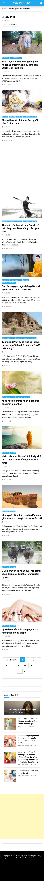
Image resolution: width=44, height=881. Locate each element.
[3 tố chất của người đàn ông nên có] (10, 776)
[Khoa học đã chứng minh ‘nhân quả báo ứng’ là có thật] (22, 382)
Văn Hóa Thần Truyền (29, 116)
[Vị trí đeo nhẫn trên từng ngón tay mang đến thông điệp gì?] (22, 610)
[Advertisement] (22, 168)
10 (18, 666)
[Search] (41, 3)
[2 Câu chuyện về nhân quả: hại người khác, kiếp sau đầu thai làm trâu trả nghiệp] (22, 552)
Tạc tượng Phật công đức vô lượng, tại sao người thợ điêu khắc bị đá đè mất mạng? (21, 345)
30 (31, 666)
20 (25, 666)
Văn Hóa (19, 116)
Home (4, 9)
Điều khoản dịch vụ (11, 870)
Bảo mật (7, 873)
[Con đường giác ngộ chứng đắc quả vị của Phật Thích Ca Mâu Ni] (22, 265)
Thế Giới (12, 511)
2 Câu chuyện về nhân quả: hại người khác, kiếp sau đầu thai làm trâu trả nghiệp (21, 574)
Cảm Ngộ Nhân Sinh (8, 338)
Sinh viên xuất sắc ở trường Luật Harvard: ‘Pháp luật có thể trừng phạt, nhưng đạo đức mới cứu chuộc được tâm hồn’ (28, 757)
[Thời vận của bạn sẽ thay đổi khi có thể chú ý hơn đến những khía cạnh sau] (22, 206)
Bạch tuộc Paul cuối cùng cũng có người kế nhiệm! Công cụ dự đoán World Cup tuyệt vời (20, 64)
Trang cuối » (24, 671)
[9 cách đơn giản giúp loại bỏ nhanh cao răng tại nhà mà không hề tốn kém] (10, 741)
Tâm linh (12, 116)
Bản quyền (8, 876)
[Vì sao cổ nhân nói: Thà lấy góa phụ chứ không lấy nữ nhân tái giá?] (10, 724)
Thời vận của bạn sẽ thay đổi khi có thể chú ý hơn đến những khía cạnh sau (20, 228)
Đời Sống (5, 116)
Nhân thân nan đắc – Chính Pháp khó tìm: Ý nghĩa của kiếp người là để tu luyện (21, 459)
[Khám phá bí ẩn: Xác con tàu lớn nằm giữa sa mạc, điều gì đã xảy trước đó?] (22, 496)
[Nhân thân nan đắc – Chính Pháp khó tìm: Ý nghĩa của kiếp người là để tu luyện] (22, 437)
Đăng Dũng (24, 745)
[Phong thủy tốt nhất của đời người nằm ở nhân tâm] (22, 101)
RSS (6, 867)
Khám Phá (5, 58)
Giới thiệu (8, 864)
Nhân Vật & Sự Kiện (15, 58)
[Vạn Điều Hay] (21, 3)
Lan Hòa (14, 712)
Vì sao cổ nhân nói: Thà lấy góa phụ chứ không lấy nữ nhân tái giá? (28, 721)
